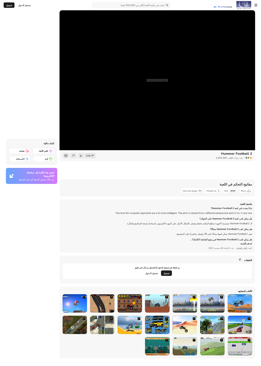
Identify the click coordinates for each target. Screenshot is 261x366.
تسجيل (9, 5)
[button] (246, 243)
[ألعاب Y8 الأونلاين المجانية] (243, 5)
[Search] (167, 5)
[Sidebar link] (256, 5)
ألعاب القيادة (242, 248)
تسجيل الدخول (24, 5)
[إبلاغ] (73, 155)
